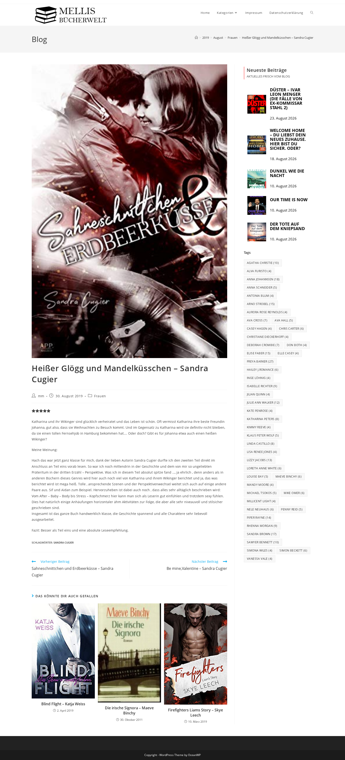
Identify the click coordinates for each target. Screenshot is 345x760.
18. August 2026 (283, 159)
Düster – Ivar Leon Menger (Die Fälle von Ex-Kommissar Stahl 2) (286, 98)
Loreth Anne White (264, 468)
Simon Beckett (293, 550)
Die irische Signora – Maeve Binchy (129, 710)
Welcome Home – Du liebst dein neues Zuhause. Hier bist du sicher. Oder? (288, 139)
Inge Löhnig (258, 378)
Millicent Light (261, 501)
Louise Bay (257, 476)
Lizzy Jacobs (259, 460)
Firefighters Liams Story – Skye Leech (195, 712)
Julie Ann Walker (263, 403)
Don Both (297, 345)
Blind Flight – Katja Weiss (63, 703)
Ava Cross (257, 320)
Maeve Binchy (289, 476)
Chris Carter (291, 329)
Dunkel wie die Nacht (287, 173)
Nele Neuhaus (260, 509)
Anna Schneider (262, 287)
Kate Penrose (259, 411)
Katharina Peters (263, 419)
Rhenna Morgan (262, 526)
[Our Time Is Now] (256, 205)
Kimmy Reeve (259, 427)
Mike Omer (294, 493)
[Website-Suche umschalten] (312, 12)
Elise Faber (258, 353)
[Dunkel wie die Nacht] (256, 179)
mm (41, 396)
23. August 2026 (283, 118)
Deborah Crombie (263, 345)
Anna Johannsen (263, 279)
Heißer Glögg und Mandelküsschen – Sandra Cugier (277, 37)
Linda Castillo (260, 444)
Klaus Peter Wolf (263, 435)
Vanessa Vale (259, 559)
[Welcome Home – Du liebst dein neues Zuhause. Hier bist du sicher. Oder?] (256, 144)
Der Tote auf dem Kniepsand (287, 226)
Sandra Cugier (64, 542)
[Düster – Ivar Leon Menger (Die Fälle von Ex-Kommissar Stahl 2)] (256, 104)
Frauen (100, 396)
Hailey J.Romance (262, 370)
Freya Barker (260, 361)
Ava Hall (284, 320)
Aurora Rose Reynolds (267, 312)
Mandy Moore (260, 485)
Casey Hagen (259, 329)
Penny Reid (292, 509)
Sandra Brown (262, 534)
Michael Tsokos (261, 493)
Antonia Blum (260, 296)
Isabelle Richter (262, 386)
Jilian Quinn (258, 394)
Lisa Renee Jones (262, 452)
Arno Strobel (261, 304)
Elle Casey (288, 353)
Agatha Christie (263, 263)
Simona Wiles (259, 550)
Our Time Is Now (288, 199)
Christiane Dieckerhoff (267, 337)
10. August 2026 (283, 186)
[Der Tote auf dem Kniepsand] (256, 232)
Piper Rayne (259, 518)
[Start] (196, 37)
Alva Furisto (259, 271)
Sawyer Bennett (263, 542)
